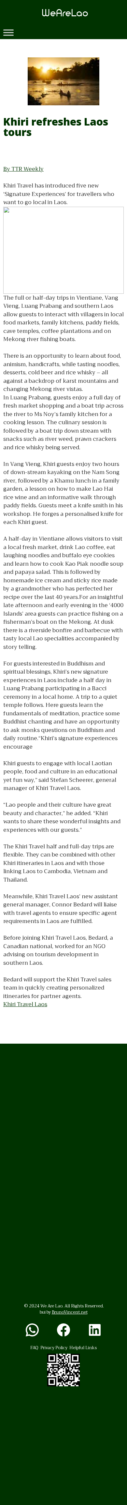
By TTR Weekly (23, 169)
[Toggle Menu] (8, 32)
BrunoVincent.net (70, 1312)
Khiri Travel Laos (25, 1004)
